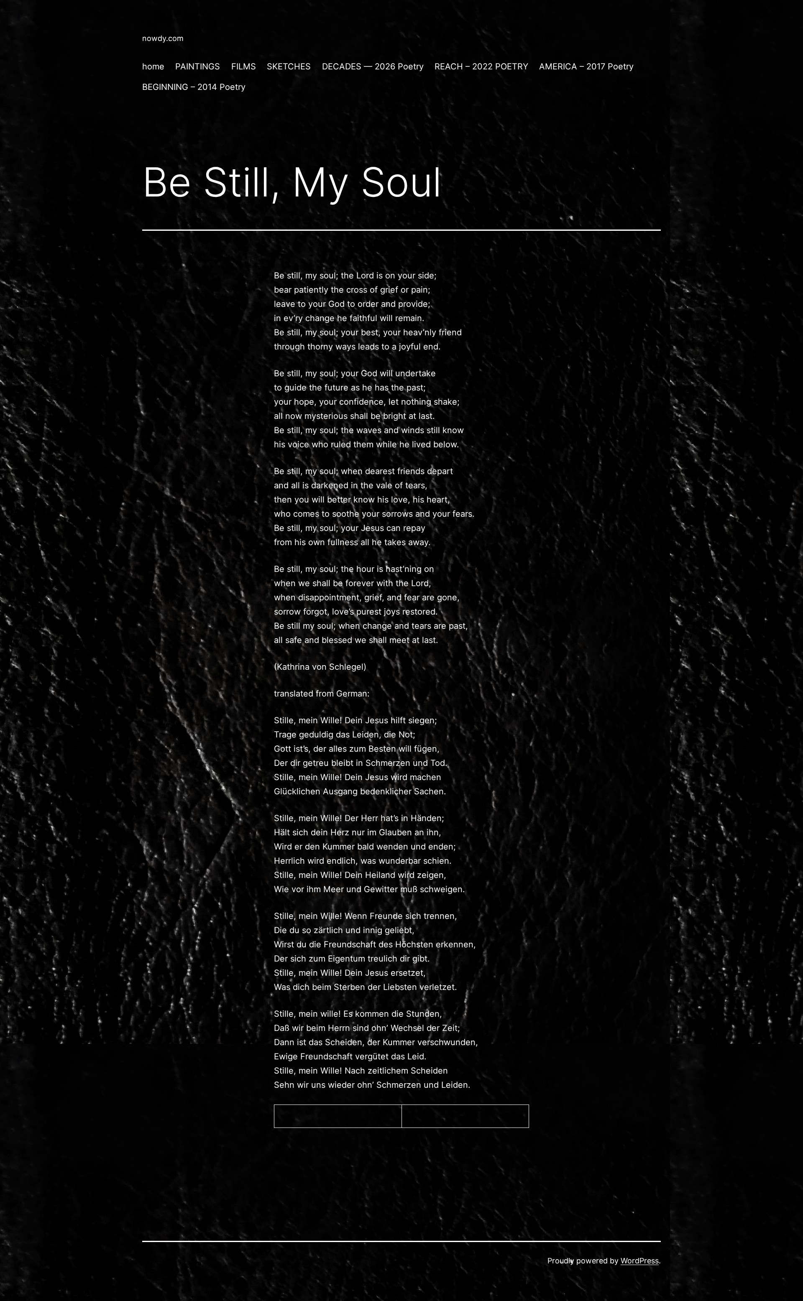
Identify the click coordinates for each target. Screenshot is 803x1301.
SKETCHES (289, 66)
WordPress (640, 1260)
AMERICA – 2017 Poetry (586, 66)
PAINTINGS (197, 66)
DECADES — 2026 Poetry (373, 66)
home (153, 66)
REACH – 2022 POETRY (481, 66)
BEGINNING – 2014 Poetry (194, 87)
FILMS (243, 66)
